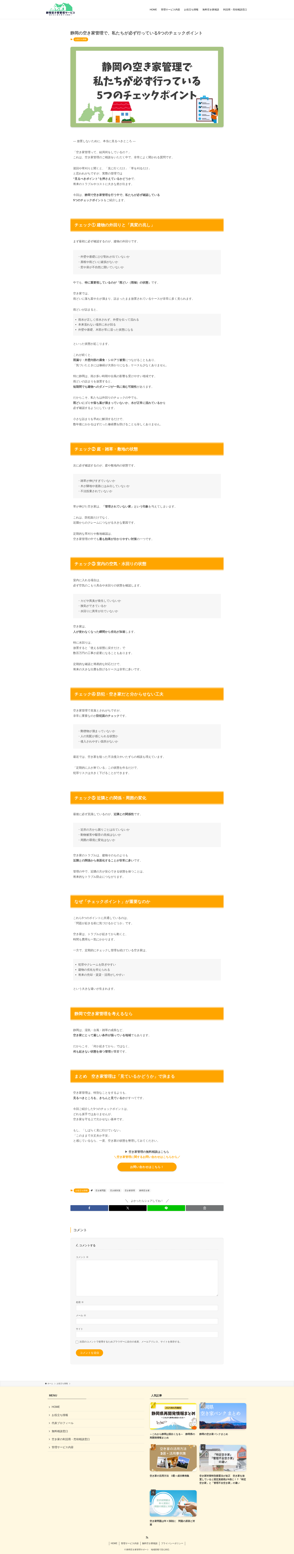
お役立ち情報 (80, 39)
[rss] (147, 1537)
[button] (89, 1208)
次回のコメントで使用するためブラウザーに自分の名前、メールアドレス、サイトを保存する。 (130, 1341)
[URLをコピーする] (205, 1208)
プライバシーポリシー (172, 1543)
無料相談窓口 (60, 1431)
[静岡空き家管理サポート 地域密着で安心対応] (60, 9)
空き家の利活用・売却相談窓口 (71, 1439)
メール (81, 1315)
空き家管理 (130, 1190)
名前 (80, 1302)
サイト (79, 1329)
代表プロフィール (63, 1423)
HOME (56, 1406)
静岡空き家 (144, 1190)
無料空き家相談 (150, 1543)
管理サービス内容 (63, 1447)
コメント (82, 1257)
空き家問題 (100, 1190)
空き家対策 (115, 1190)
